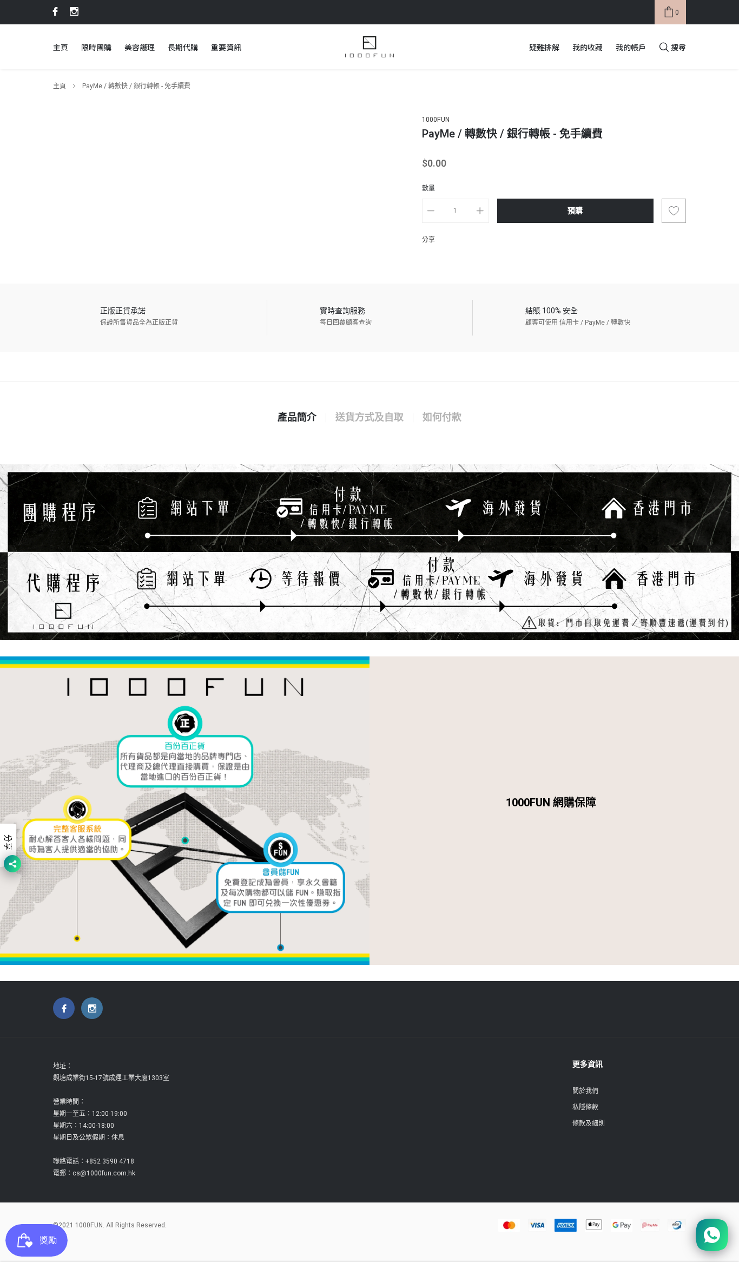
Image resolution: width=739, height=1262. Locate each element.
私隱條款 (585, 1107)
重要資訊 (226, 47)
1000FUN (436, 119)
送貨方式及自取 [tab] (369, 418)
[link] (53, 11)
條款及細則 (588, 1123)
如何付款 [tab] (442, 418)
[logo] (369, 47)
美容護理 (139, 47)
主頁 (60, 47)
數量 (428, 188)
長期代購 (183, 47)
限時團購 (96, 47)
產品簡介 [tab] (297, 418)
